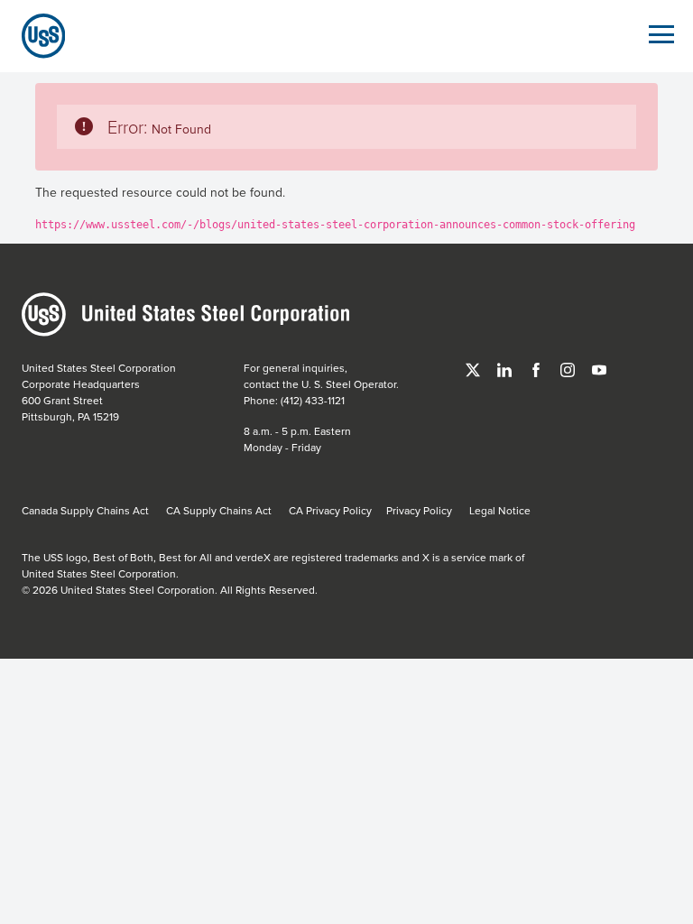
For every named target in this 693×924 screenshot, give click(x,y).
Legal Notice (500, 510)
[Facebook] (537, 367)
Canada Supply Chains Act (85, 510)
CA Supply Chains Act (219, 510)
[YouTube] (599, 367)
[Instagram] (569, 367)
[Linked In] (505, 367)
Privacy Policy (419, 510)
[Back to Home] (36, 36)
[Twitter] (474, 367)
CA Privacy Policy (330, 510)
